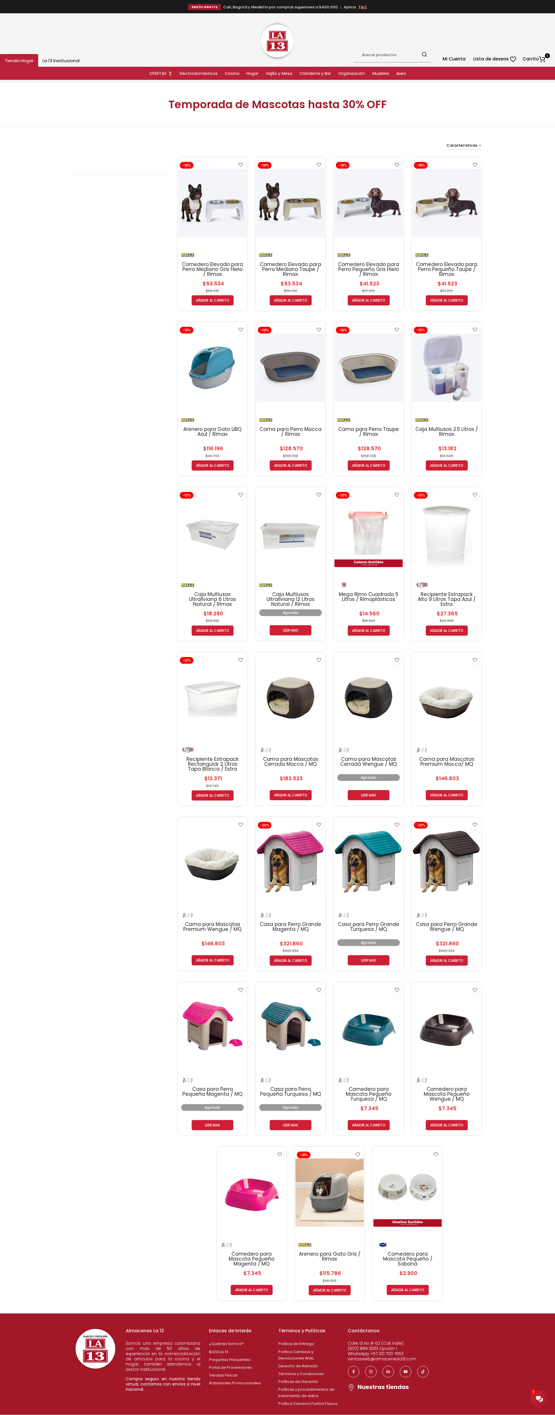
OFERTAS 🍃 (161, 73)
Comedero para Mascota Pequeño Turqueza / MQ (368, 1094)
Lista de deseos (491, 59)
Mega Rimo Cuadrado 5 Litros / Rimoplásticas (368, 597)
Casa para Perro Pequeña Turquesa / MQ (290, 1091)
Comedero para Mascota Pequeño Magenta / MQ (251, 1258)
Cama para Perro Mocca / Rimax (290, 432)
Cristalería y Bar (315, 73)
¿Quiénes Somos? (226, 1343)
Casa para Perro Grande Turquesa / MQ (368, 927)
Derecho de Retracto (298, 1366)
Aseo (401, 73)
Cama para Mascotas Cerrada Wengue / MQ (368, 762)
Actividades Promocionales (235, 1383)
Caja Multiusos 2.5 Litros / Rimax (446, 432)
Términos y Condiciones (301, 1374)
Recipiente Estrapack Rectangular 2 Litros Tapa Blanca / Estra (212, 764)
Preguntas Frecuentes (229, 1359)
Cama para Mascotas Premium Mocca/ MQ (446, 762)
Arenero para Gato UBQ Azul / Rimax (212, 432)
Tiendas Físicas (223, 1375)
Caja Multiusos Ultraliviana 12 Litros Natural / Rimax (290, 599)
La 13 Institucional (60, 61)
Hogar (252, 73)
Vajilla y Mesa (279, 73)
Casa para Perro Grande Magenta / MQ (290, 927)
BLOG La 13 (218, 1352)
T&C (362, 7)
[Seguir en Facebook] (353, 1371)
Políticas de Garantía (298, 1381)
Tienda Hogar (19, 61)
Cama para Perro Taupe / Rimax (368, 432)
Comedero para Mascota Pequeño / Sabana (407, 1258)
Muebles (380, 73)
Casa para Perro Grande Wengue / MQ (446, 927)
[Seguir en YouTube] (405, 1371)
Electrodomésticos (199, 73)
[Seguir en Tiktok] (423, 1371)
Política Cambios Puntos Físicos (308, 1403)
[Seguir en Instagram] (371, 1371)
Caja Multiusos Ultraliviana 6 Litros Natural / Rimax (212, 599)
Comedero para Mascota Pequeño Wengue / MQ (446, 1094)
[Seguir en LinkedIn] (388, 1371)
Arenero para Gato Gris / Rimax (329, 1256)
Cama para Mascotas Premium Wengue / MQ (212, 927)
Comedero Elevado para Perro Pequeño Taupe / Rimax (446, 269)
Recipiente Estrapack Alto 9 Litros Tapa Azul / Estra (447, 599)
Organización (351, 73)
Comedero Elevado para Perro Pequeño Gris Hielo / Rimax (368, 269)
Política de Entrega (296, 1343)
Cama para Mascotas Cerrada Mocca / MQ (290, 762)
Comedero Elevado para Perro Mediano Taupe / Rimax (290, 269)
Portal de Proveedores (230, 1367)
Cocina (232, 73)
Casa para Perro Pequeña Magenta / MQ (212, 1091)
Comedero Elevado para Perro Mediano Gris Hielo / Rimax (212, 269)
